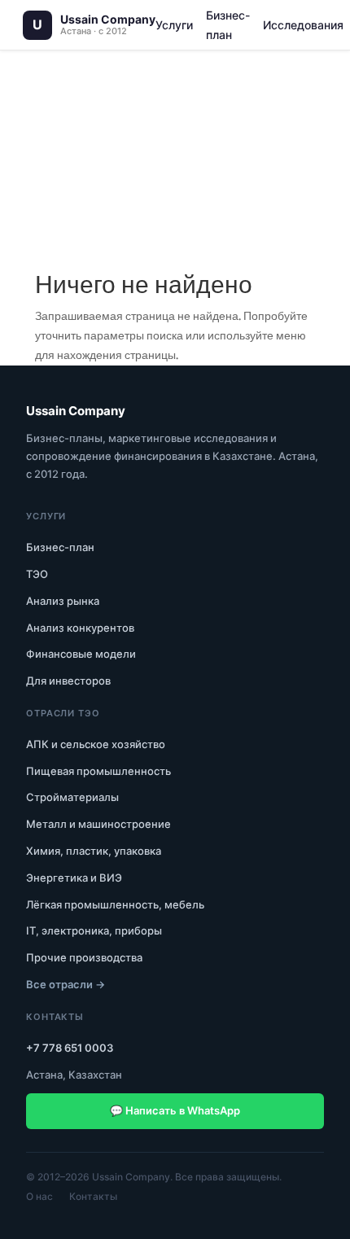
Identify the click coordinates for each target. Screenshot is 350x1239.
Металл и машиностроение (98, 823)
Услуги (174, 25)
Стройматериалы (72, 796)
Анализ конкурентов (80, 627)
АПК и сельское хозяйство (95, 744)
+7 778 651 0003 (69, 1047)
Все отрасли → (65, 984)
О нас (39, 1196)
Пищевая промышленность (98, 770)
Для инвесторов (68, 680)
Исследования (303, 25)
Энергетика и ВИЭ (74, 877)
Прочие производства (84, 957)
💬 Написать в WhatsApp (175, 1110)
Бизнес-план (228, 25)
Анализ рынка (62, 600)
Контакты (93, 1196)
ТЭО (37, 573)
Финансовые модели (81, 653)
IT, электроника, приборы (94, 930)
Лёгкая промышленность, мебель (115, 904)
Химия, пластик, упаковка (93, 850)
